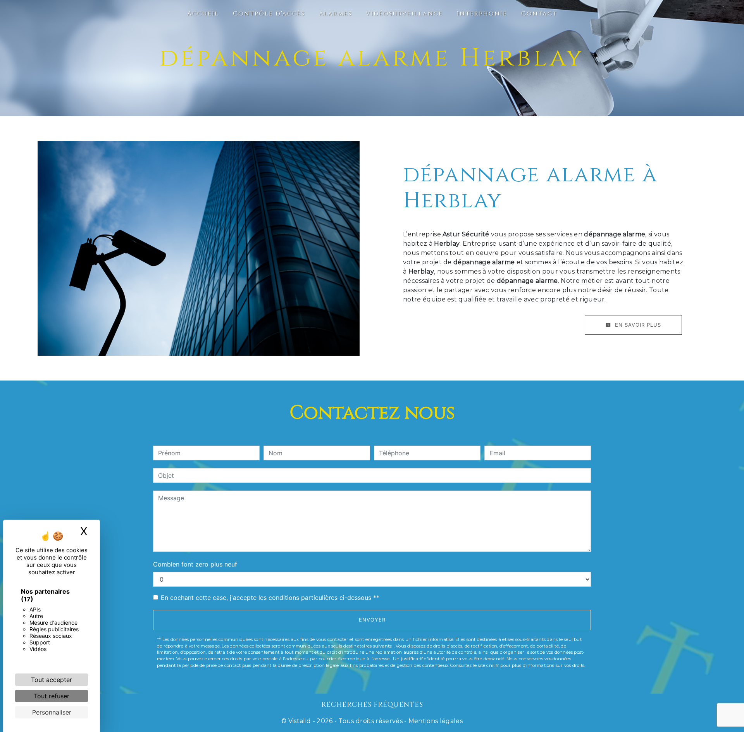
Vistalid (299, 721)
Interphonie (482, 13)
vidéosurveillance (404, 13)
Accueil (203, 13)
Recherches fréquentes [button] (372, 705)
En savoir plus (637, 325)
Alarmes (335, 13)
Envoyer (372, 620)
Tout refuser (51, 696)
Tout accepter (51, 680)
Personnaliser (51, 712)
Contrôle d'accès (269, 13)
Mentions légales (435, 721)
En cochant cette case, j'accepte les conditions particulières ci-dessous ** (270, 597)
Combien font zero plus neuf (195, 564)
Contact (539, 13)
